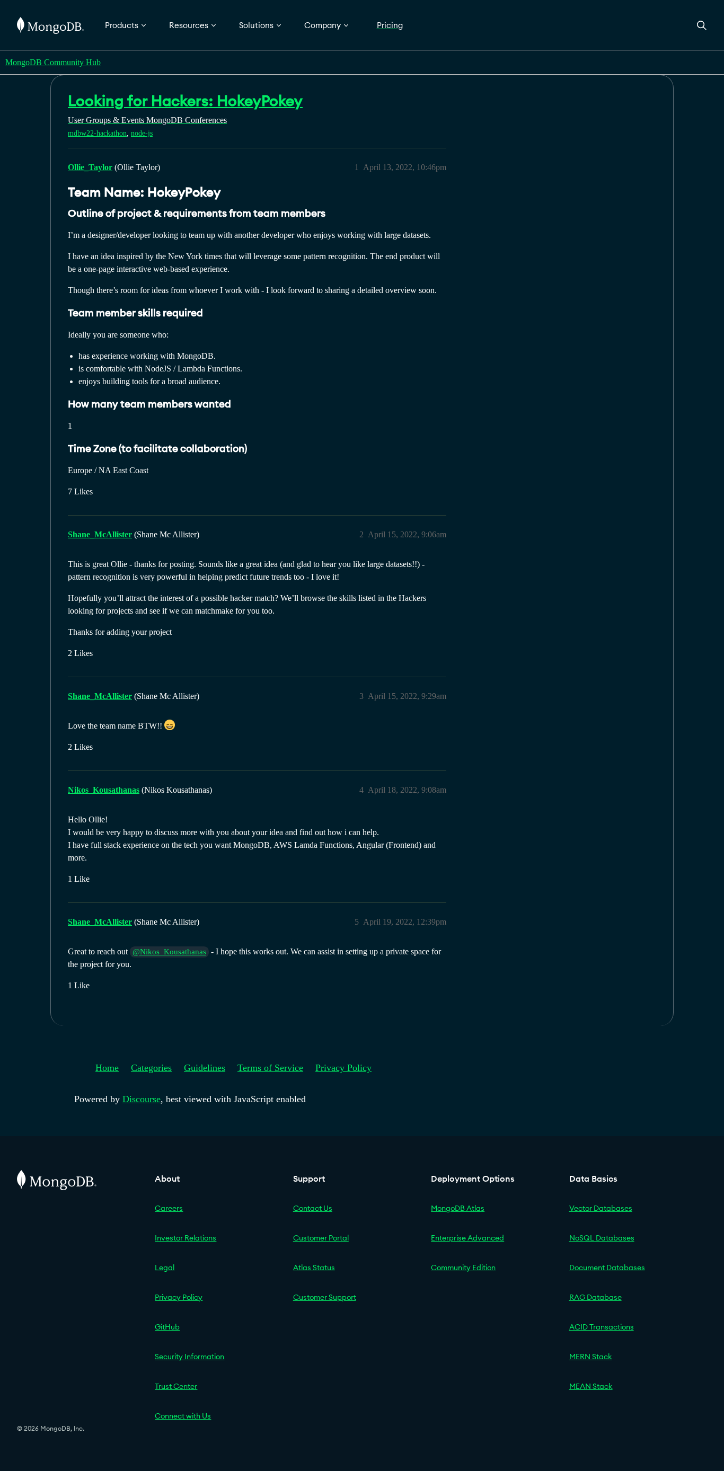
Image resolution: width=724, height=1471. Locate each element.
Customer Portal (321, 1238)
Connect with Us (183, 1416)
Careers (169, 1208)
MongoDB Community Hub (53, 62)
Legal (164, 1267)
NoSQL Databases (601, 1238)
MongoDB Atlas (457, 1208)
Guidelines (204, 1067)
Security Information (189, 1356)
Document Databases (607, 1267)
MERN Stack (590, 1356)
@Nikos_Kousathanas (169, 951)
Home (107, 1067)
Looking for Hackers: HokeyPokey (185, 100)
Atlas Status (314, 1267)
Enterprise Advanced (467, 1238)
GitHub (167, 1327)
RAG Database (595, 1297)
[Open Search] (701, 25)
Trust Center (176, 1386)
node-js (142, 133)
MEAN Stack (591, 1386)
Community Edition (463, 1267)
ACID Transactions (601, 1327)
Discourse (141, 1099)
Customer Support (324, 1297)
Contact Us (312, 1208)
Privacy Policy (343, 1067)
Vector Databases (600, 1208)
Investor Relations (185, 1238)
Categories (151, 1067)
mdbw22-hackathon (97, 133)
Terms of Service (270, 1067)
